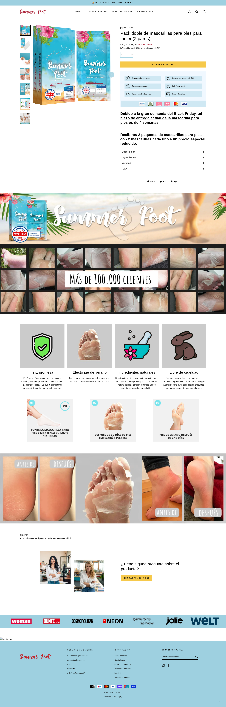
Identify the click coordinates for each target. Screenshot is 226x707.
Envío (69, 664)
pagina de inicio (126, 28)
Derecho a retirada (122, 678)
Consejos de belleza (97, 12)
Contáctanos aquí (136, 578)
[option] (113, 2)
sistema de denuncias (123, 669)
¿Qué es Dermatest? (76, 673)
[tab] (163, 152)
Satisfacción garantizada (77, 656)
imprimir (117, 673)
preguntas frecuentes (76, 660)
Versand (144, 48)
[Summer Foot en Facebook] (168, 665)
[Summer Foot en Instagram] (163, 665)
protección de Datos (122, 664)
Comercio (77, 12)
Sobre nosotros (145, 12)
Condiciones (119, 660)
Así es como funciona (122, 12)
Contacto (71, 669)
